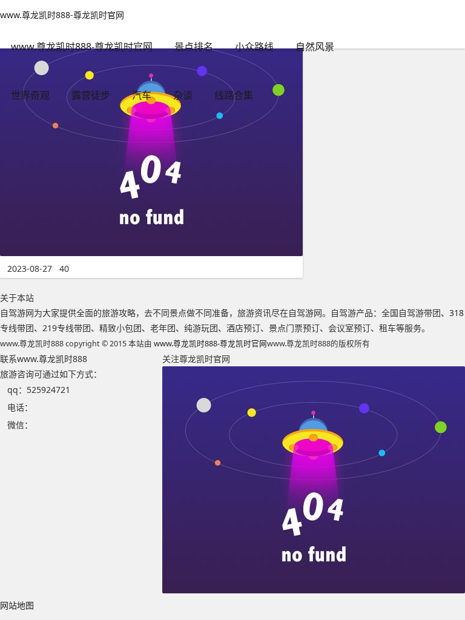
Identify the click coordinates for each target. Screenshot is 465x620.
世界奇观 (30, 95)
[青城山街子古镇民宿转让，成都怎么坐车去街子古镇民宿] (151, 253)
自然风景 (314, 46)
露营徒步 (90, 95)
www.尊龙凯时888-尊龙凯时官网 (62, 15)
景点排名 (193, 46)
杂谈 (183, 95)
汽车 (141, 95)
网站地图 (17, 605)
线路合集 (233, 95)
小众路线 (254, 46)
